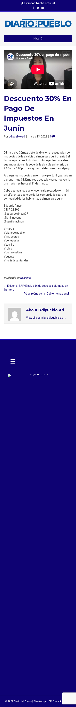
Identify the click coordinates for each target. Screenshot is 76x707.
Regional (25, 277)
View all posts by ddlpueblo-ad (46, 317)
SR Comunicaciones (60, 701)
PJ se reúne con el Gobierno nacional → (48, 293)
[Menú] (13, 361)
